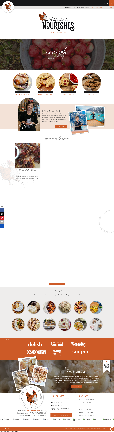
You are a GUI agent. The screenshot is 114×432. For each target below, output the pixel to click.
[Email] (2, 222)
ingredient (102, 7)
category (95, 7)
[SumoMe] (2, 226)
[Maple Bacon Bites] (27, 155)
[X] (2, 214)
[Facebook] (2, 210)
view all (109, 7)
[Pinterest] (2, 218)
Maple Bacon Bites (27, 170)
